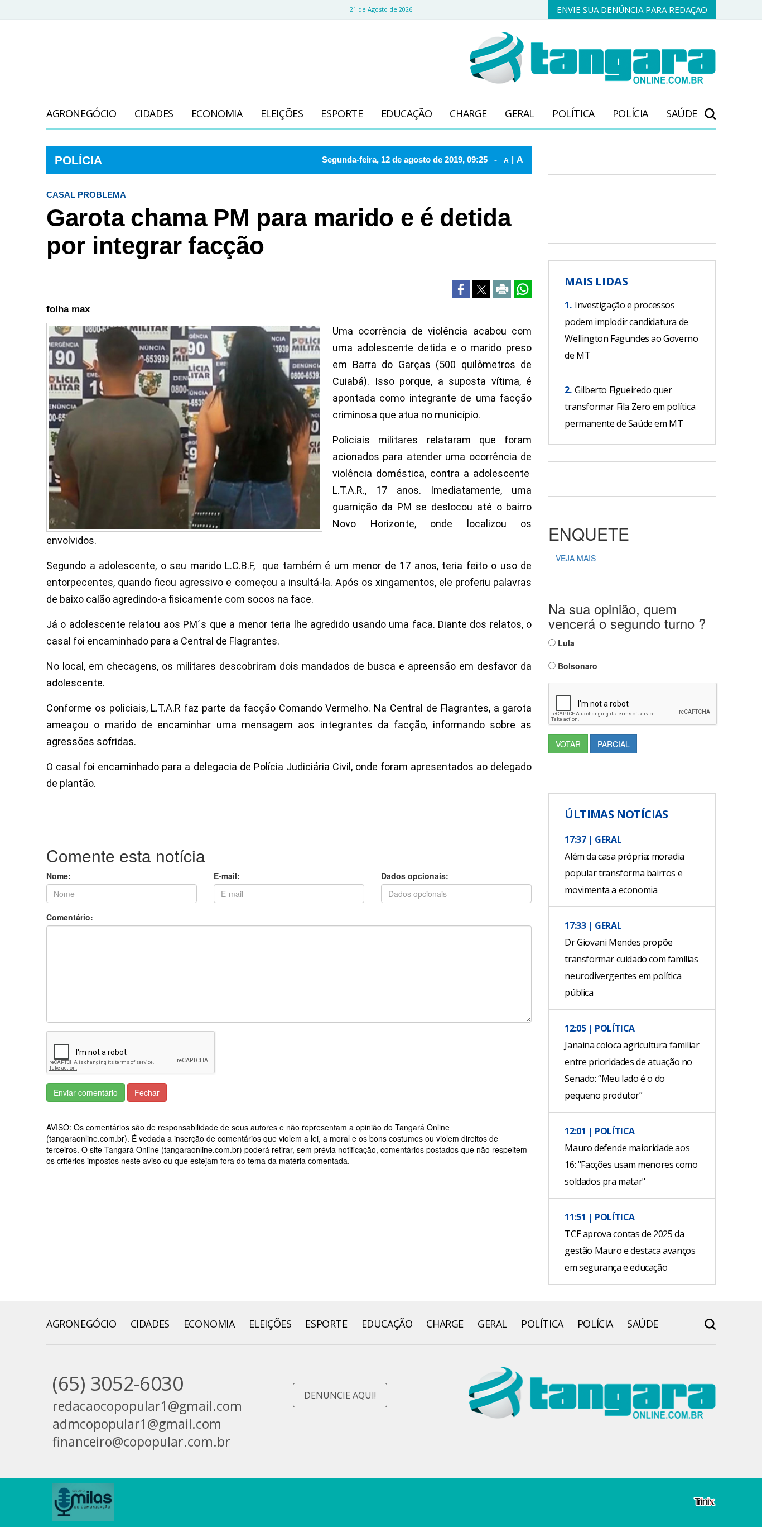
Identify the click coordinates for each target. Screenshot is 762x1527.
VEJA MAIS (576, 558)
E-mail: (227, 875)
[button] (710, 108)
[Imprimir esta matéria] (502, 289)
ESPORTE (342, 113)
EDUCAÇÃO (406, 113)
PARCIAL (613, 744)
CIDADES (153, 113)
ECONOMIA (217, 113)
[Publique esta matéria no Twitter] (481, 289)
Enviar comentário (86, 1092)
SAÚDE (681, 113)
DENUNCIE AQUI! (340, 1395)
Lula (565, 642)
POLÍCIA (630, 113)
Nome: (58, 875)
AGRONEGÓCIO (81, 113)
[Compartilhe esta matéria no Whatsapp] (523, 289)
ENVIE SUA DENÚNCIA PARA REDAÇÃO (632, 9)
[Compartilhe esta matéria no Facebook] (461, 289)
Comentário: (69, 917)
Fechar (147, 1092)
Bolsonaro (576, 665)
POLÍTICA (573, 113)
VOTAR (568, 744)
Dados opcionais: (414, 875)
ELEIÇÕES (282, 113)
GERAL (519, 113)
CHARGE (468, 113)
